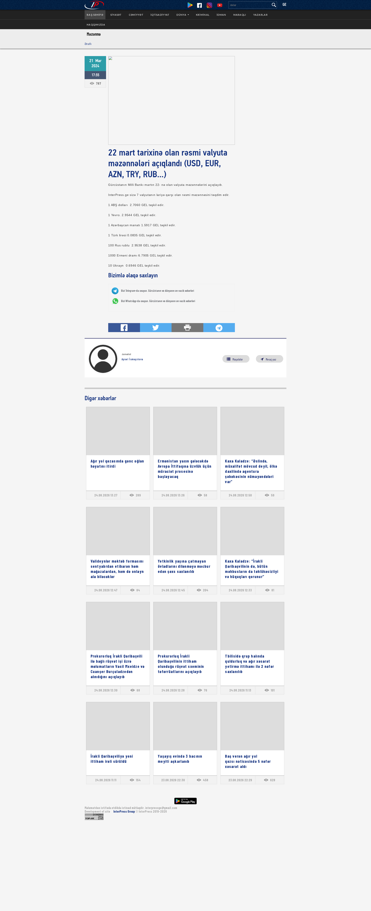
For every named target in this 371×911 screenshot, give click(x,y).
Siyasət (116, 14)
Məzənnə (94, 34)
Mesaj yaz (271, 359)
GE (284, 5)
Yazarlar (260, 14)
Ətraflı (88, 44)
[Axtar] (274, 5)
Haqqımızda (96, 24)
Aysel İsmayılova (132, 359)
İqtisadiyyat (160, 14)
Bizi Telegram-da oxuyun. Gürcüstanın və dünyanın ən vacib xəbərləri (157, 290)
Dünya (181, 14)
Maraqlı (239, 14)
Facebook (199, 5)
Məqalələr (238, 359)
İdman (221, 14)
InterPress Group (124, 811)
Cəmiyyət (136, 14)
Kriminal (203, 14)
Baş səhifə (95, 14)
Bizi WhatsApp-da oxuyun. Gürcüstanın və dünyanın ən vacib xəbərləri (158, 301)
